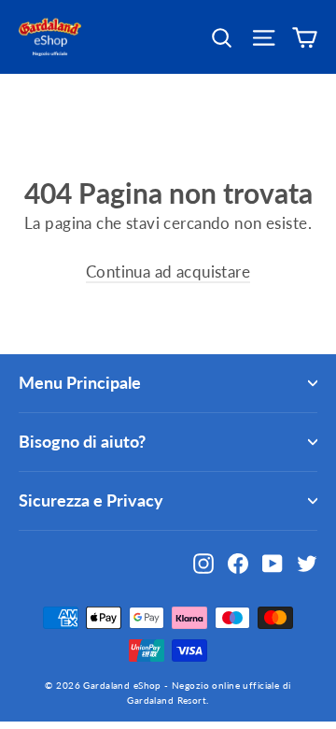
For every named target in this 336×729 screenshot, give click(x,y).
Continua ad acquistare (168, 271)
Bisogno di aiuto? (82, 441)
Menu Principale (80, 382)
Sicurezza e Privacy (91, 500)
